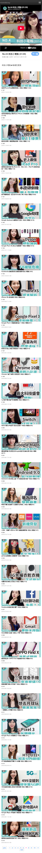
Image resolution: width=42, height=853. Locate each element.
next (21, 850)
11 (38, 848)
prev (4, 848)
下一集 (35, 53)
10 (34, 848)
